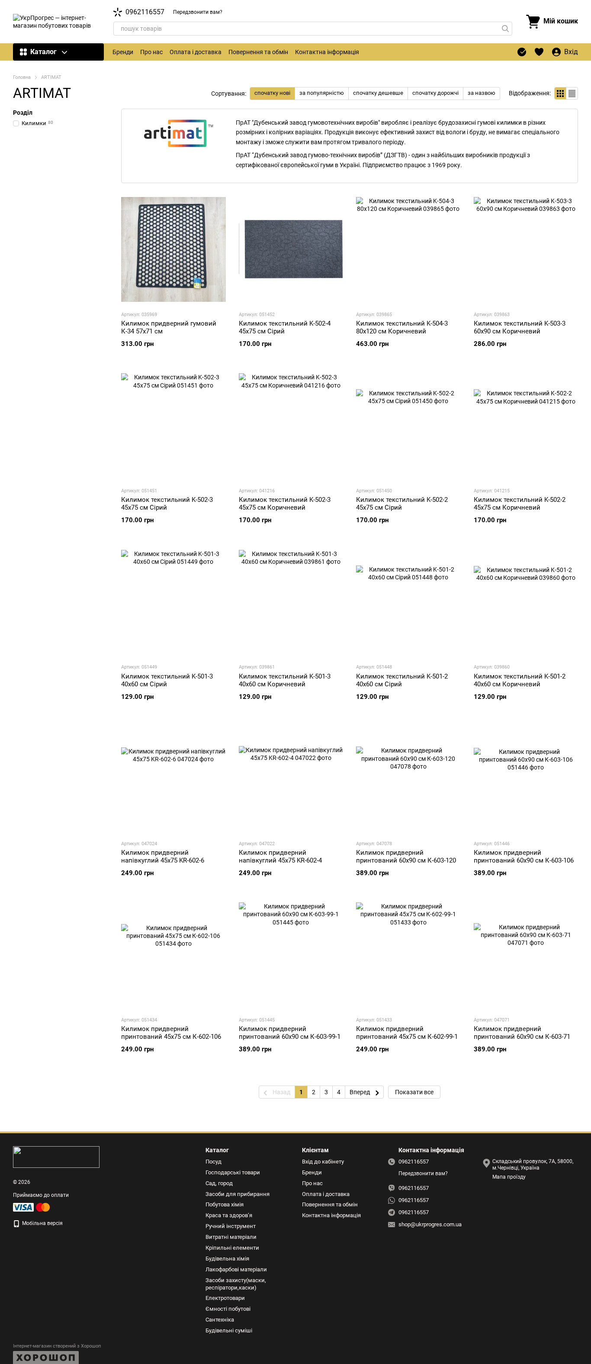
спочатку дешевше (378, 93)
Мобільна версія (42, 1223)
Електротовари (225, 1298)
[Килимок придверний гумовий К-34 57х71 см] (173, 249)
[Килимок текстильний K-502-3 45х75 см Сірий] (173, 426)
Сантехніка (220, 1319)
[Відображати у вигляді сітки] (560, 93)
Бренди (122, 51)
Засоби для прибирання (238, 1194)
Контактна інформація (327, 51)
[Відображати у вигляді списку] (572, 93)
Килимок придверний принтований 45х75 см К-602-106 (171, 1033)
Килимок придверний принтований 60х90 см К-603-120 (406, 856)
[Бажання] (539, 52)
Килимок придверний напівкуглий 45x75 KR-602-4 (280, 856)
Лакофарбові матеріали (236, 1269)
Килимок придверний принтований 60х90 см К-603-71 (522, 1033)
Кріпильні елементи (232, 1247)
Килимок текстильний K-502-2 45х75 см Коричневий (519, 503)
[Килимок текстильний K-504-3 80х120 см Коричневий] (408, 249)
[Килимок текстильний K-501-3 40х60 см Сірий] (173, 602)
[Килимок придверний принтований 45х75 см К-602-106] (173, 955)
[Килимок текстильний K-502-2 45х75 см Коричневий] (526, 426)
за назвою (481, 93)
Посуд (214, 1161)
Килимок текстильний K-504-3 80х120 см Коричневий (402, 327)
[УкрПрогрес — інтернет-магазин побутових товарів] (56, 1157)
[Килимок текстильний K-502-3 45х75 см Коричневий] (291, 426)
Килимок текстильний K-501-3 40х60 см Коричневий (285, 680)
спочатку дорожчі (435, 93)
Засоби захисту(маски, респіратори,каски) (236, 1284)
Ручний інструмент (231, 1226)
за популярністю (321, 93)
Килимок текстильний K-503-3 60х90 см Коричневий (519, 327)
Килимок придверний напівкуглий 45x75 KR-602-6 (162, 856)
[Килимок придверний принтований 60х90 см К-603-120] (408, 778)
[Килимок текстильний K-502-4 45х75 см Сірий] (291, 249)
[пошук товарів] (505, 29)
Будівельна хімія (227, 1258)
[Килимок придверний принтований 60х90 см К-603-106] (526, 778)
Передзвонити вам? (197, 12)
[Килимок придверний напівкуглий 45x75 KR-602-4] (291, 778)
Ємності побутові (228, 1309)
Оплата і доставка (196, 51)
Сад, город (219, 1183)
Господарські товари (233, 1172)
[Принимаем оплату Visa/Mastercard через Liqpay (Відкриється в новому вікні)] (32, 1207)
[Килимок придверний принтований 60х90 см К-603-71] (526, 955)
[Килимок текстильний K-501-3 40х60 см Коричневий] (291, 602)
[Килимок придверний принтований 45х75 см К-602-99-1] (408, 955)
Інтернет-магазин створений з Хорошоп (57, 1346)
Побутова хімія (225, 1204)
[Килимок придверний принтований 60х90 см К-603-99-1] (291, 955)
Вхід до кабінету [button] (323, 1161)
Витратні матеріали (231, 1237)
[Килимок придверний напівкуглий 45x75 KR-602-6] (173, 778)
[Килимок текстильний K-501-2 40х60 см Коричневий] (526, 602)
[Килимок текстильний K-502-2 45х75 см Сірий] (408, 426)
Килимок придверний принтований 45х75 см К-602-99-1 (407, 1033)
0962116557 (144, 12)
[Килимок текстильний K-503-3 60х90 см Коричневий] (526, 249)
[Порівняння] (521, 52)
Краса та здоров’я (229, 1215)
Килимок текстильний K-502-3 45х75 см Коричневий (285, 503)
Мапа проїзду (509, 1177)
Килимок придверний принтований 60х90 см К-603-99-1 (289, 1033)
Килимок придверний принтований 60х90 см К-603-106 (524, 856)
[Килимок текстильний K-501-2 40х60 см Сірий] (408, 602)
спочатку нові (272, 93)
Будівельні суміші (229, 1330)
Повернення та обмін (258, 51)
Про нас (151, 51)
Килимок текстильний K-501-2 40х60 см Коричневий (519, 680)
